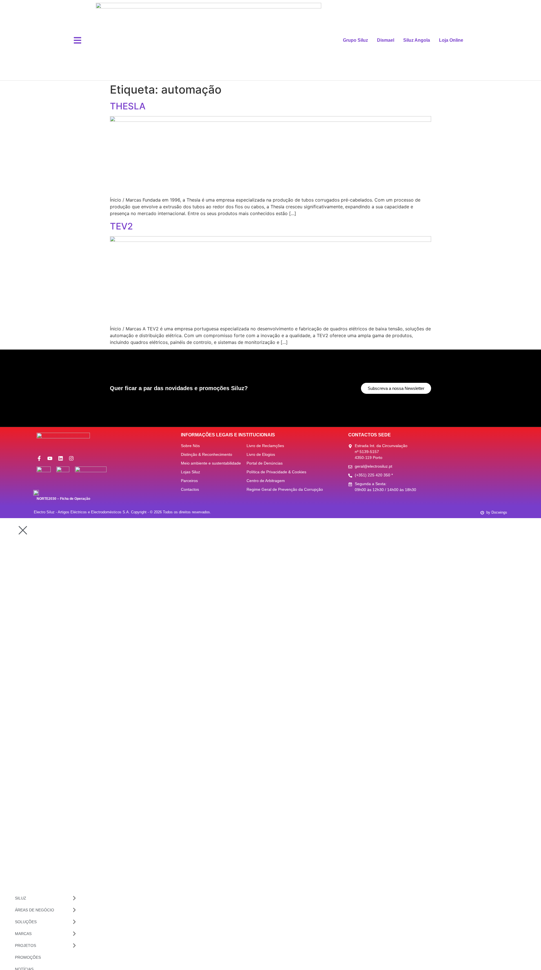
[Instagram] (71, 458)
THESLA (127, 106)
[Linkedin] (60, 458)
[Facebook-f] (39, 458)
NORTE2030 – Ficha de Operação (63, 499)
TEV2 (121, 226)
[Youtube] (49, 458)
